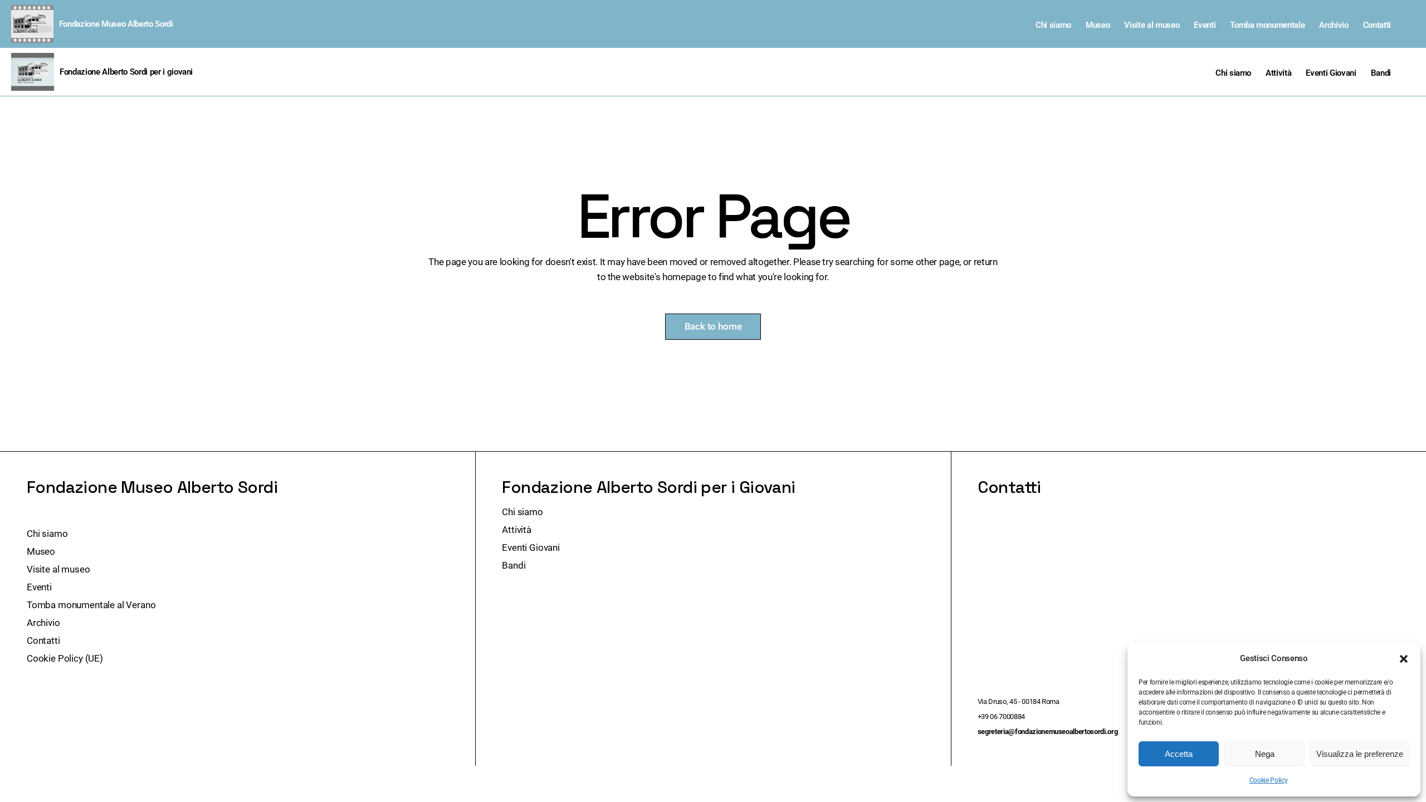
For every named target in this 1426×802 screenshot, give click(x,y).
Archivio (1333, 25)
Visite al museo (1151, 25)
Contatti (1377, 25)
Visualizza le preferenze (1359, 754)
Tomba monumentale (1267, 25)
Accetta (1179, 754)
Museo (1098, 25)
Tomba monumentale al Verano (91, 604)
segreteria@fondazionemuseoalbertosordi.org (1048, 731)
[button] (1403, 658)
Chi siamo (1053, 25)
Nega (1264, 754)
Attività (1278, 73)
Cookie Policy (1268, 780)
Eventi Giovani (1331, 73)
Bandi (1381, 73)
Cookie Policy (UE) (65, 658)
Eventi (1204, 25)
